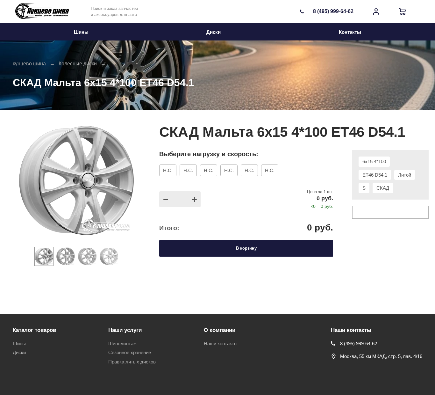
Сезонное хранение (129, 352)
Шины (19, 343)
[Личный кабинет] (376, 11)
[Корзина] (402, 11)
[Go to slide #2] (65, 256)
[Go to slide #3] (87, 256)
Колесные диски (78, 63)
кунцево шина (29, 63)
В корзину (246, 248)
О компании (219, 330)
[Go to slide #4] (108, 256)
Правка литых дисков (132, 361)
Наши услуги (125, 330)
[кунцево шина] (43, 11)
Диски (19, 352)
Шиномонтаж (122, 343)
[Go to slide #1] (43, 256)
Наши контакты (221, 343)
